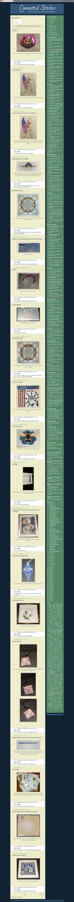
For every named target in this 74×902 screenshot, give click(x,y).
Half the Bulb (52, 529)
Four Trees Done (53, 541)
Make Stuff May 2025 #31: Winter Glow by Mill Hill (27, 239)
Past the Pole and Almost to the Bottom (24, 113)
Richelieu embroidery (57, 681)
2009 (50, 594)
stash (24, 332)
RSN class (54, 684)
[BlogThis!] (15, 62)
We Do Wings (52, 525)
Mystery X (51, 669)
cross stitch (25, 64)
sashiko (50, 685)
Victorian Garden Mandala (18, 233)
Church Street (56, 625)
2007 (50, 598)
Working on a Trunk (54, 511)
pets (49, 677)
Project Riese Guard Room (55, 522)
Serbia (51, 686)
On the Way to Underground (55, 539)
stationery (57, 689)
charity (51, 623)
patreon (51, 675)
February (52, 563)
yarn (60, 708)
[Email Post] (35, 60)
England (55, 639)
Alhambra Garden (20, 185)
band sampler (53, 615)
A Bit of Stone (53, 510)
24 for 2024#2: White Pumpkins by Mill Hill (25, 811)
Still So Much (17, 70)
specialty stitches (27, 186)
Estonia (59, 639)
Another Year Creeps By (55, 612)
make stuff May (31, 264)
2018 (50, 579)
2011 (50, 591)
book (56, 621)
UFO (55, 703)
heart (50, 653)
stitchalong (57, 692)
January (52, 565)
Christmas (50, 625)
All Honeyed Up (17, 426)
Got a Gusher (52, 513)
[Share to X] (16, 62)
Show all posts (36, 26)
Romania (55, 682)
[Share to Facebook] (18, 62)
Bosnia (59, 621)
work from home (56, 707)
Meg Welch (20, 60)
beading (21, 64)
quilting (60, 678)
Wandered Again (53, 506)
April (51, 560)
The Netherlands (52, 699)
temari (50, 698)
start (26, 550)
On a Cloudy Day (53, 517)
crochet (55, 633)
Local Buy (16, 769)
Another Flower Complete (55, 508)
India (58, 653)
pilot (52, 677)
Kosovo (56, 657)
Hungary (54, 653)
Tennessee (55, 698)
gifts (51, 647)
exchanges (56, 640)
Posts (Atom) (20, 897)
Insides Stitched (18, 338)
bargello (59, 615)
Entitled (15, 464)
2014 (50, 586)
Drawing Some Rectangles (20, 159)
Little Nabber (17, 304)
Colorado (53, 627)
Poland (30, 806)
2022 (50, 572)
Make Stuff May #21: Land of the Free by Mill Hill (27, 737)
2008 (50, 596)
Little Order (52, 547)
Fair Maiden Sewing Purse (53, 642)
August (51, 505)
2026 (50, 503)
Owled (15, 30)
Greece (60, 647)
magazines (56, 661)
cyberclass (59, 635)
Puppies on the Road (54, 520)
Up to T (51, 527)
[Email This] (14, 62)
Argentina (50, 614)
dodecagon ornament (54, 638)
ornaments (56, 674)
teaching (59, 696)
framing (54, 645)
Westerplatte (52, 549)
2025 (18, 64)
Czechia (56, 636)
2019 (50, 577)
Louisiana (60, 660)
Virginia (54, 706)
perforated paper (37, 849)
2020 (50, 576)
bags (61, 614)
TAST (55, 696)
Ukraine (59, 703)
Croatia (50, 633)
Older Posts (41, 894)
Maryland (51, 664)
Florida (55, 643)
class (52, 626)
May (51, 558)
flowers (59, 643)
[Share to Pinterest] (19, 62)
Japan (57, 654)
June (51, 556)
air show (56, 610)
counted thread (55, 629)
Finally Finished (17, 190)
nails (55, 669)
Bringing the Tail (53, 523)
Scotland (55, 685)
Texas (60, 698)
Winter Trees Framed (19, 855)
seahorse (59, 685)
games (54, 646)
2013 (50, 588)
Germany (59, 646)
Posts (14, 20)
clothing (55, 626)
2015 (50, 584)
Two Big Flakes (53, 546)
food (50, 645)
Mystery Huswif (57, 668)
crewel (59, 632)
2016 (50, 582)
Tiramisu (59, 699)
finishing (30, 635)
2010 (50, 593)
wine (58, 706)
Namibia (59, 669)
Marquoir (60, 663)
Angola (59, 611)
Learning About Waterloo (55, 551)
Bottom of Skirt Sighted (54, 530)
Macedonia (51, 661)
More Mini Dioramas (54, 535)
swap (56, 695)
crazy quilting (53, 632)
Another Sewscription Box (55, 532)
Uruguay (51, 704)
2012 (50, 589)
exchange (50, 640)
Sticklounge (51, 691)
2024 (18, 593)
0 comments (31, 60)
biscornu (59, 619)
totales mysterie (53, 700)
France (59, 645)
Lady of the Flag (29, 107)
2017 (50, 581)
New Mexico (59, 671)
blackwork (51, 621)
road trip (50, 682)
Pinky (15, 269)
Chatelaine (30, 185)
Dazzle (60, 636)
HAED (55, 650)
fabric (60, 640)
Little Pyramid (17, 641)
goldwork (55, 647)
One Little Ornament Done (20, 556)
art (53, 614)
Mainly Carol (52, 553)
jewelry (53, 656)
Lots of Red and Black (54, 518)
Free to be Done (17, 382)
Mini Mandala (53, 667)
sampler (59, 684)
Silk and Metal (57, 686)
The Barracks (52, 534)
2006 (50, 600)
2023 (18, 420)
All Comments (16, 22)
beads (58, 618)
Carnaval (55, 622)
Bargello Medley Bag (53, 616)
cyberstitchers (51, 636)
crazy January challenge (31, 375)
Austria (57, 614)
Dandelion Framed (18, 600)
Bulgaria (50, 622)
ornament (17, 594)
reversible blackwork (53, 679)
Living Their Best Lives (54, 537)
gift (49, 647)
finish (30, 64)
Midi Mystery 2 (56, 665)
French (50, 646)
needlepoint (52, 671)
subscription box (52, 693)
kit (26, 264)
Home (25, 894)
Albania (60, 610)
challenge (59, 622)
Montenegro (51, 668)
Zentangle (55, 710)
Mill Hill (32, 64)
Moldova (59, 667)
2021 (50, 574)
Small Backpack (53, 515)
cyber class (54, 635)
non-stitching (52, 673)
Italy (54, 654)
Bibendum (55, 619)
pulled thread (55, 678)
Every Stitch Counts (54, 544)
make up (55, 663)
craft (61, 629)
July (51, 555)
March (51, 562)
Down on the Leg (53, 542)
